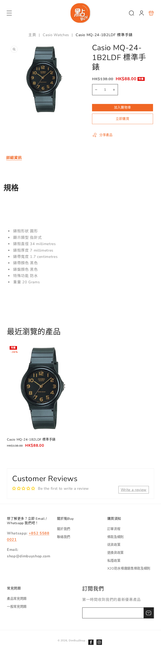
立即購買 (122, 119)
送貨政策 (114, 544)
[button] (9, 13)
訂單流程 (114, 529)
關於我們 (63, 529)
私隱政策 (114, 560)
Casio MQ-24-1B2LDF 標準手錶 (43, 388)
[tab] (14, 158)
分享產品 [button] (106, 135)
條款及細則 (115, 537)
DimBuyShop (77, 640)
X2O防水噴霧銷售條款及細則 (128, 568)
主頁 (32, 34)
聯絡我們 (63, 537)
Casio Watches (56, 34)
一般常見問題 (17, 606)
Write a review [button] (134, 489)
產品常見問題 (17, 598)
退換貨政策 (115, 552)
